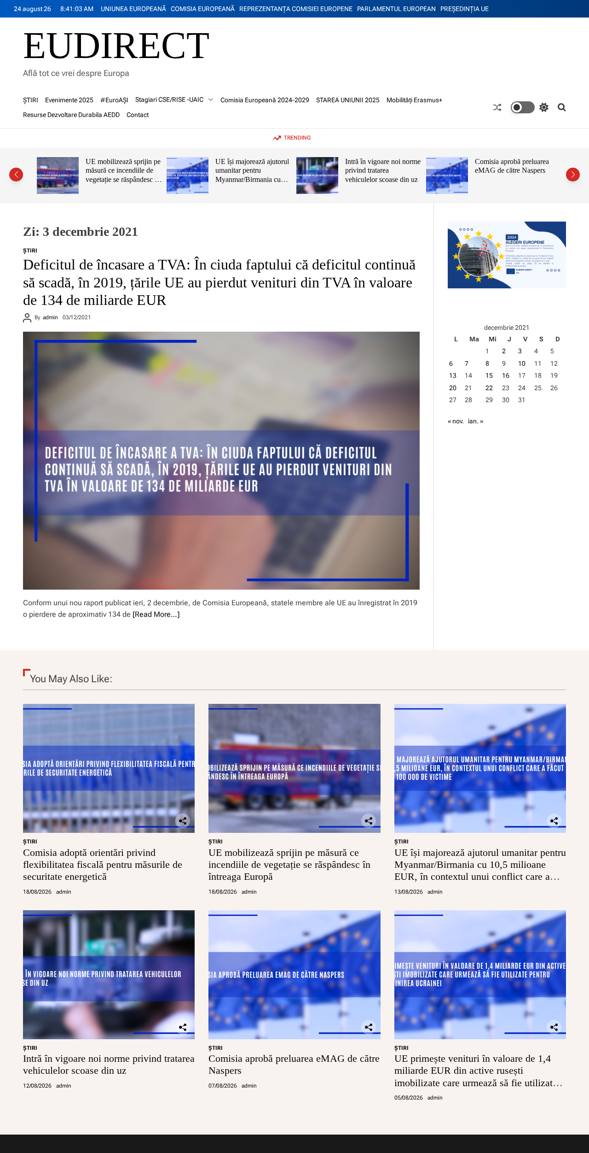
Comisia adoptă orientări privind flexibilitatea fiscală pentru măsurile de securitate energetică (102, 865)
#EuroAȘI (114, 100)
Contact (138, 114)
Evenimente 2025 (69, 100)
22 (489, 388)
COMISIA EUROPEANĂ (203, 8)
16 (505, 375)
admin (50, 317)
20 (452, 388)
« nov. (456, 421)
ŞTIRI (30, 100)
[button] (16, 174)
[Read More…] (156, 614)
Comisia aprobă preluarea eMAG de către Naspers (397, 166)
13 (452, 375)
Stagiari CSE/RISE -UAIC (169, 99)
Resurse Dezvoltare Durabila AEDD (71, 114)
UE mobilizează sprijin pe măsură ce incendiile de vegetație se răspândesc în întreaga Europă (289, 865)
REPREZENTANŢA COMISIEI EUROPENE (295, 8)
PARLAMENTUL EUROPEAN (396, 8)
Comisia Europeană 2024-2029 (264, 100)
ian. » (475, 421)
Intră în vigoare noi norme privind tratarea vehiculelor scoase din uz (268, 170)
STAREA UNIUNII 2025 (348, 100)
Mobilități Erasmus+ (414, 100)
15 (489, 375)
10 (521, 363)
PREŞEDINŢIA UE (464, 8)
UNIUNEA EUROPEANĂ (133, 8)
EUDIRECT (116, 45)
